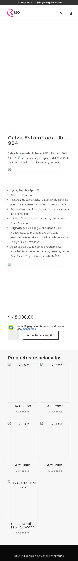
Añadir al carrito (41, 335)
